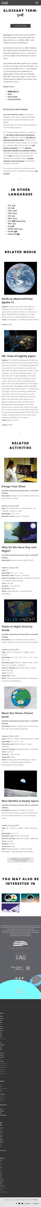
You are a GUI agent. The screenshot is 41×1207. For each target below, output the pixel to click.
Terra (15, 218)
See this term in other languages (15, 109)
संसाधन (2, 1013)
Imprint (36, 1203)
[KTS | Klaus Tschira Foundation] (19, 970)
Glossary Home (20, 26)
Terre (13, 216)
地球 (15, 231)
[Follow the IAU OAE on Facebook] (17, 1203)
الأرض (13, 205)
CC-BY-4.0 (11, 506)
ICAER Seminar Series (2, 1098)
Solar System (12, 97)
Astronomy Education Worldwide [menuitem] (3, 1065)
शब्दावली (2, 1057)
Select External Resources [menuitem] (3, 1071)
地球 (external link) (19, 221)
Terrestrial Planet (14, 99)
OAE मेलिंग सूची (1, 1136)
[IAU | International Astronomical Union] (19, 958)
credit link (15, 420)
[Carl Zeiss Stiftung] (19, 981)
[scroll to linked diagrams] (20, 432)
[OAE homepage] (5, 2)
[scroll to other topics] (20, 869)
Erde (13, 208)
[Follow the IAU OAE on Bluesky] (19, 1203)
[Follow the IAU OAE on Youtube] (22, 1203)
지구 (14, 224)
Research (3, 1105)
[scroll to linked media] (20, 178)
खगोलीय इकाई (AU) (13, 91)
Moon (10, 94)
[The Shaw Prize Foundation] (19, 992)
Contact (3, 1150)
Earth (15, 211)
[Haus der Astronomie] (19, 946)
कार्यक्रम (2, 1081)
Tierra (15, 213)
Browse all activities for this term (20, 860)
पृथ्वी (12, 226)
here (10, 156)
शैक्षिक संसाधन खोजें (2, 1018)
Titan (34, 1200)
